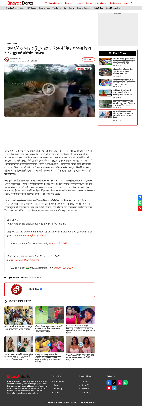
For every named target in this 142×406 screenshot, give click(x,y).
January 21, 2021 (58, 244)
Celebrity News (44, 8)
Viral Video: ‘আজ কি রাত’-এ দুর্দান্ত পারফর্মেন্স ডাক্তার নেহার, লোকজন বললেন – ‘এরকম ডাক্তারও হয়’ (18, 357)
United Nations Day (113, 8)
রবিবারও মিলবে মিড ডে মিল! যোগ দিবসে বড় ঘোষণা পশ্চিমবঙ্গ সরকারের (123, 71)
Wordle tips (56, 8)
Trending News (55, 3)
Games (89, 3)
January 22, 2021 (63, 268)
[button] (132, 3)
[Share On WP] (140, 203)
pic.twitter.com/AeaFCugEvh (23, 260)
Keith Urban (98, 8)
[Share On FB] (140, 197)
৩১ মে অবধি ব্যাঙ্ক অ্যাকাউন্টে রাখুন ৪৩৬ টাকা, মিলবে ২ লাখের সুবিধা (18, 328)
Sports (80, 3)
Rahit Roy (15, 59)
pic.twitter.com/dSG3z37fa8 (30, 236)
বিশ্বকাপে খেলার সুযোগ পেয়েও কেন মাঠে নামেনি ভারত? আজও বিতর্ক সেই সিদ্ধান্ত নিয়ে (124, 61)
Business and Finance (119, 3)
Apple (22, 8)
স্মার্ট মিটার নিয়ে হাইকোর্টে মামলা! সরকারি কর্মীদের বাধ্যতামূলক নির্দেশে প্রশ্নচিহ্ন (122, 92)
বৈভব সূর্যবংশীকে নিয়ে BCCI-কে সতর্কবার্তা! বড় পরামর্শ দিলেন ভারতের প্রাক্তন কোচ (124, 82)
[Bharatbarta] (20, 3)
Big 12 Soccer (69, 8)
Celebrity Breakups (83, 8)
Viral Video (36, 277)
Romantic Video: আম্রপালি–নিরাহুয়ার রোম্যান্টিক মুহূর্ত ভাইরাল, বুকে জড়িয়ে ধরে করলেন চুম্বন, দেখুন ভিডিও (80, 329)
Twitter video (25, 277)
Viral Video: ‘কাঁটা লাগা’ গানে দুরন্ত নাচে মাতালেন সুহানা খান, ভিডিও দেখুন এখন (80, 357)
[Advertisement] (49, 26)
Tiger (9, 277)
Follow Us (90, 59)
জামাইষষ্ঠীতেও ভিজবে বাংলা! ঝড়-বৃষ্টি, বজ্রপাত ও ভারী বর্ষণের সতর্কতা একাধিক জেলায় (124, 103)
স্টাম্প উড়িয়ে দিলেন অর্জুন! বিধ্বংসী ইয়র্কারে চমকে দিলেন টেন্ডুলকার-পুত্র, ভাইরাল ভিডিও (49, 329)
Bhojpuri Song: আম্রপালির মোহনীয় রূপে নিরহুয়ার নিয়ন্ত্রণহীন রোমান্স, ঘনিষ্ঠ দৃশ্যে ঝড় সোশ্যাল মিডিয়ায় (48, 358)
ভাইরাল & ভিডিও (12, 44)
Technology (70, 3)
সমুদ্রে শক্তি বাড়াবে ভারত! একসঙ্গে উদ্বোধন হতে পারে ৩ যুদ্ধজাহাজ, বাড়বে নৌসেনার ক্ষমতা (123, 114)
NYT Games (31, 8)
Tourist (16, 277)
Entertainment (101, 3)
